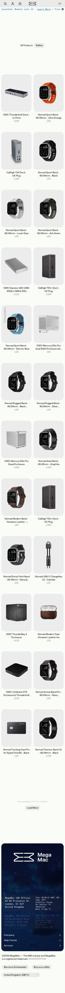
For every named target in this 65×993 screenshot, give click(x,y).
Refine (39, 45)
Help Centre (32, 940)
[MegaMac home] (32, 3)
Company (32, 935)
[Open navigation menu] (59, 3)
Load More (32, 807)
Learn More (43, 9)
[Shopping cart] (20, 3)
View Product (16, 93)
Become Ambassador (15, 967)
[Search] (5, 3)
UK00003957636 (37, 959)
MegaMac (15, 955)
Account (32, 945)
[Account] (12, 3)
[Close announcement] (63, 9)
